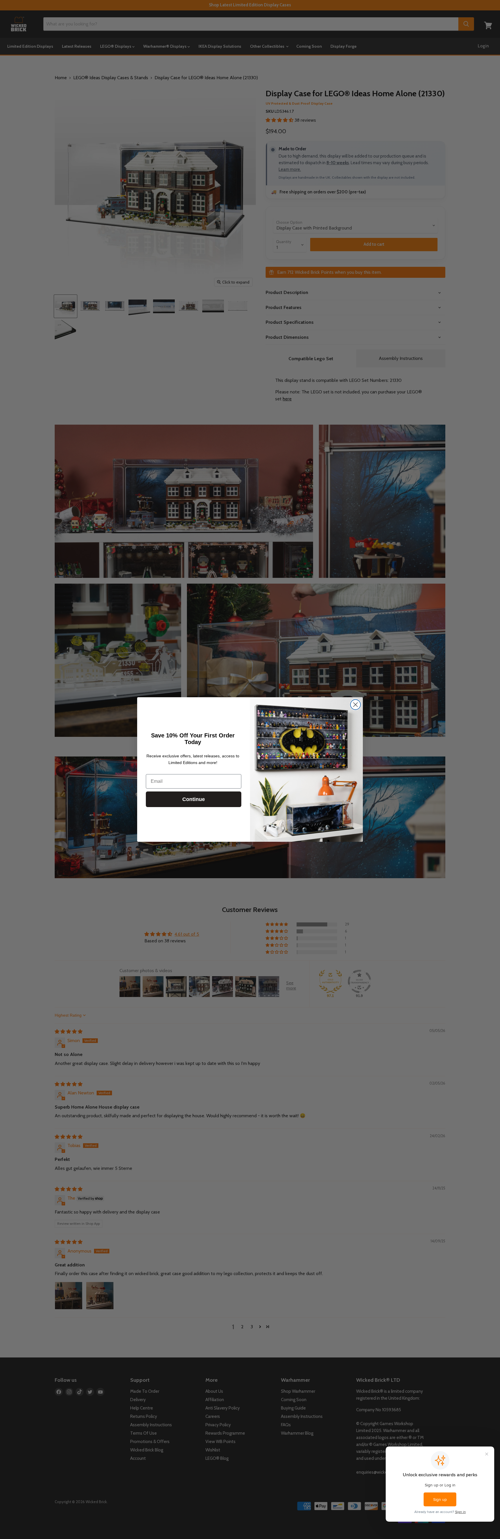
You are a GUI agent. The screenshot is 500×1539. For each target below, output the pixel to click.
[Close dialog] (355, 705)
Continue (193, 799)
